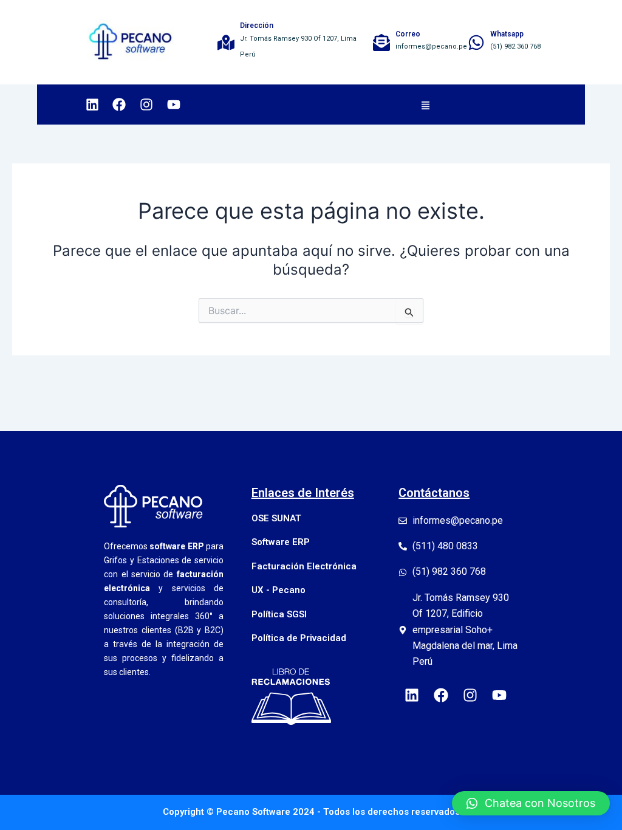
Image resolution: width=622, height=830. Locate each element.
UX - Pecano (278, 590)
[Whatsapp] (476, 42)
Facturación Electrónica (304, 566)
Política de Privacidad (298, 638)
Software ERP (280, 542)
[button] (425, 104)
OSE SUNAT (276, 518)
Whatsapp (507, 34)
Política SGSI (279, 614)
